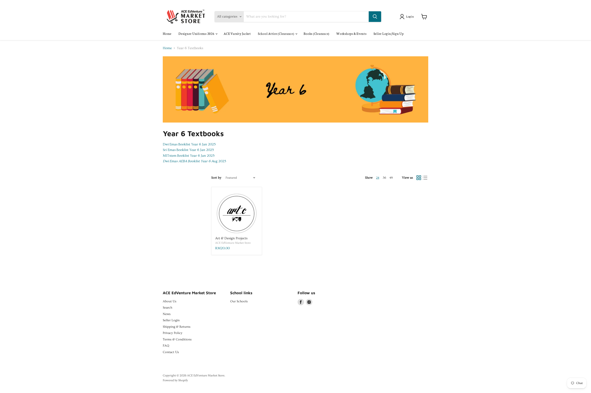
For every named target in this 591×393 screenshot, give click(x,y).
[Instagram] (309, 302)
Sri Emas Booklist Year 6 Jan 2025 (188, 150)
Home (167, 33)
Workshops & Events (351, 33)
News (167, 314)
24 (377, 177)
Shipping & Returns (176, 327)
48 (391, 177)
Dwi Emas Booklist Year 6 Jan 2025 (189, 144)
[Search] (375, 16)
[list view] (425, 177)
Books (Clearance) (316, 33)
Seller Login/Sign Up (389, 33)
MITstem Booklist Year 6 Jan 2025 (188, 156)
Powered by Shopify (175, 380)
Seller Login (171, 320)
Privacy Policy (172, 333)
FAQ (166, 346)
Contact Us (171, 352)
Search (167, 307)
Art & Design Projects (231, 238)
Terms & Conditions (177, 339)
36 (384, 177)
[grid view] (419, 177)
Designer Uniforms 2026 (196, 33)
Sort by (216, 178)
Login (410, 16)
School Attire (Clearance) (276, 33)
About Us (169, 301)
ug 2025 (194, 161)
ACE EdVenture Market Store (233, 242)
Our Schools (239, 301)
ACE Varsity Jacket (237, 33)
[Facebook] (301, 302)
